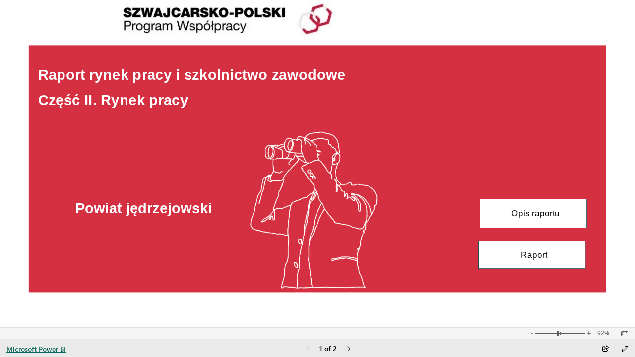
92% (603, 333)
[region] (317, 163)
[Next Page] (348, 349)
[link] (533, 213)
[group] (212, 90)
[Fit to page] (622, 334)
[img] (317, 163)
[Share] (605, 349)
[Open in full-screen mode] (625, 349)
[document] (212, 90)
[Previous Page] (307, 349)
